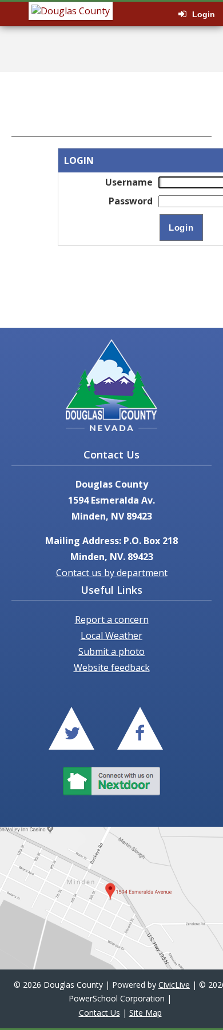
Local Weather (111, 635)
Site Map (145, 1012)
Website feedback (112, 667)
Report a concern (112, 619)
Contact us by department (112, 572)
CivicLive (174, 984)
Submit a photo (111, 651)
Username (129, 182)
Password (131, 201)
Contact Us (99, 1012)
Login (203, 14)
